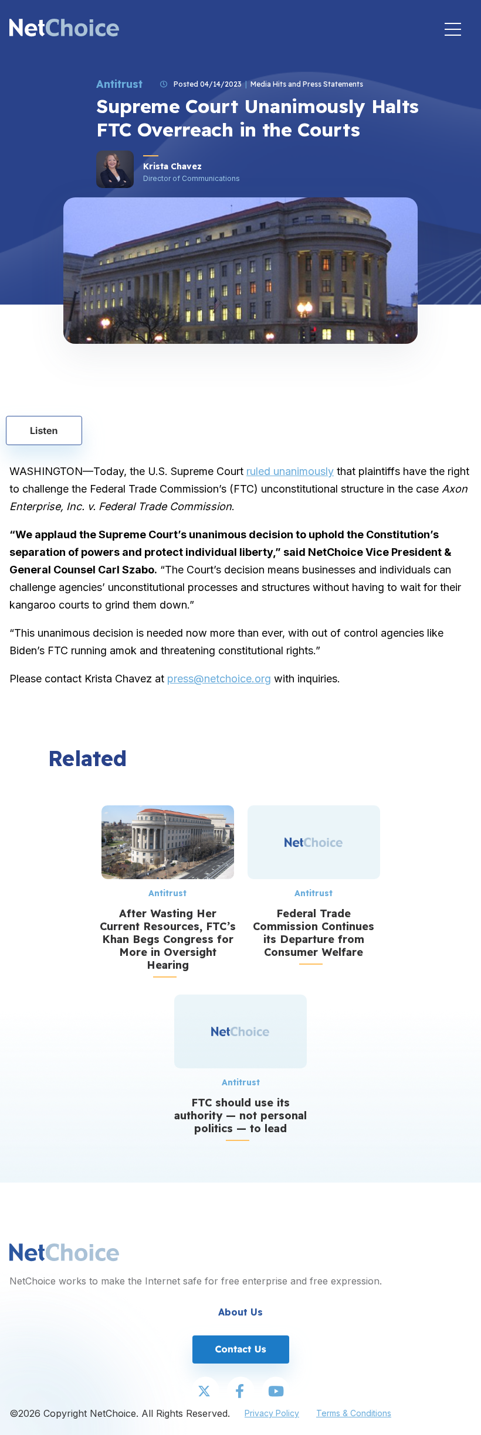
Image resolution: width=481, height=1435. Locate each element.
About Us (240, 1312)
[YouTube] (275, 1392)
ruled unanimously (290, 471)
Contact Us (240, 1349)
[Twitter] (205, 1392)
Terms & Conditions (353, 1413)
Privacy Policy (272, 1413)
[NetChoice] (64, 29)
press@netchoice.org (219, 678)
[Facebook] (240, 1392)
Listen (44, 430)
